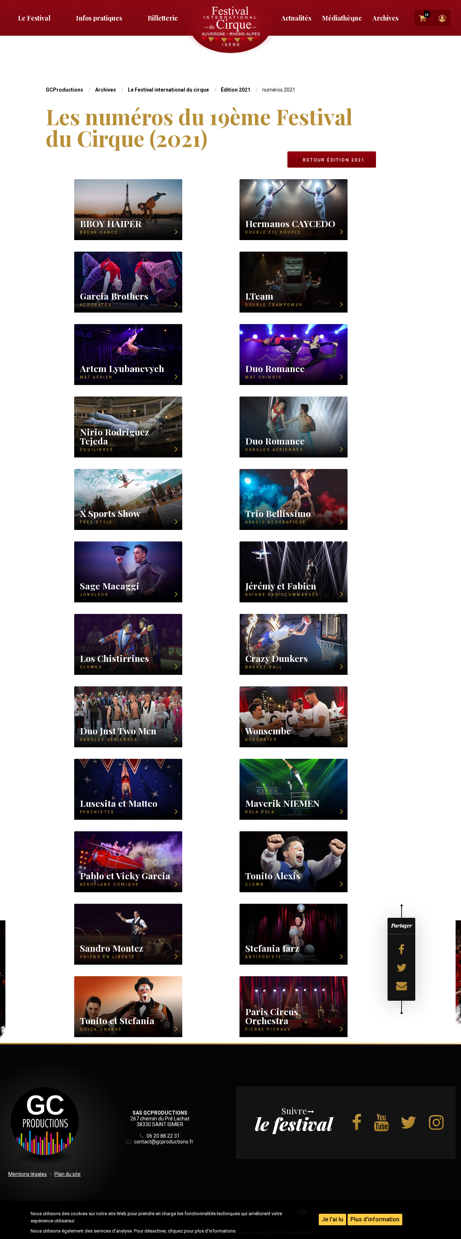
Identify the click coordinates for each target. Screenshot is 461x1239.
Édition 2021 (235, 90)
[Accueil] (230, 26)
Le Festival (34, 18)
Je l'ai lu (332, 1219)
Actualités (296, 18)
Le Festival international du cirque (168, 90)
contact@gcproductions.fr (163, 1142)
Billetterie (163, 18)
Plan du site (67, 1174)
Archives (385, 18)
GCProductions (64, 90)
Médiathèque (342, 18)
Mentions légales (27, 1174)
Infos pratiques (99, 18)
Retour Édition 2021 (333, 160)
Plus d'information (374, 1219)
